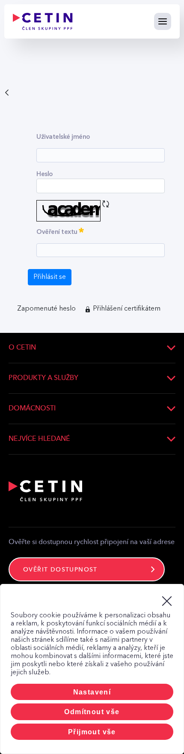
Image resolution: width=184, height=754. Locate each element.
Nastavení (92, 692)
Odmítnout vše (91, 711)
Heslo (44, 174)
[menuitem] (46, 308)
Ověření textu (77, 230)
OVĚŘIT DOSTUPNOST (60, 570)
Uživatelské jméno (63, 137)
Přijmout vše (92, 732)
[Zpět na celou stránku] (7, 92)
